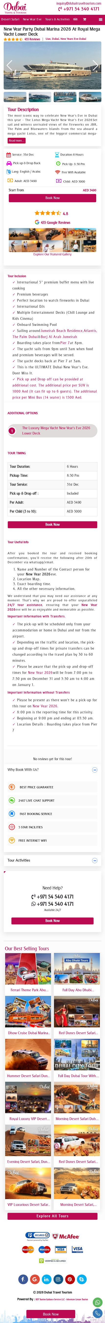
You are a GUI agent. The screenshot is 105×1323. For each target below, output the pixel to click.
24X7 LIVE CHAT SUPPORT (36, 800)
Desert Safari (10, 19)
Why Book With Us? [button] (23, 770)
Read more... (16, 140)
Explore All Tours (53, 1216)
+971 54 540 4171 (81, 9)
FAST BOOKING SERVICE (35, 814)
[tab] (52, 770)
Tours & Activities (57, 19)
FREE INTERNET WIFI (33, 840)
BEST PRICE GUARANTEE (36, 787)
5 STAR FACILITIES (30, 827)
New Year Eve (32, 19)
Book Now (52, 198)
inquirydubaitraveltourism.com (78, 3)
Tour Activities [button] (19, 861)
